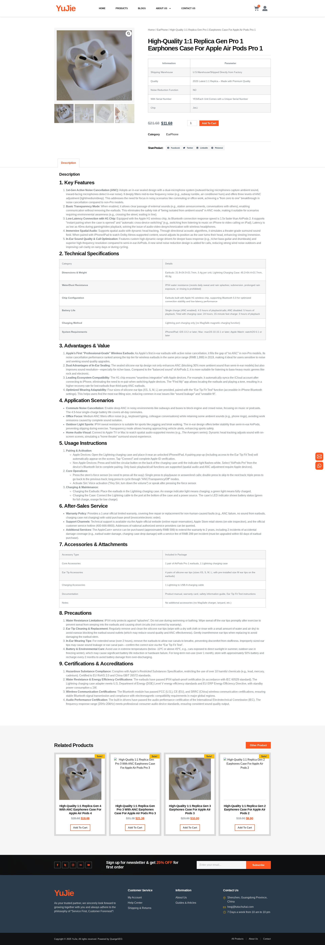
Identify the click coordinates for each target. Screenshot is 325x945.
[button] (129, 33)
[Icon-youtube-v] (88, 865)
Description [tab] (68, 162)
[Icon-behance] (81, 865)
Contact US (188, 8)
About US (161, 8)
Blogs (142, 8)
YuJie (65, 8)
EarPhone (162, 29)
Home (102, 8)
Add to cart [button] (80, 827)
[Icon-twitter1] (65, 865)
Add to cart (209, 123)
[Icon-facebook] (57, 865)
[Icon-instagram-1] (73, 865)
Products (122, 8)
